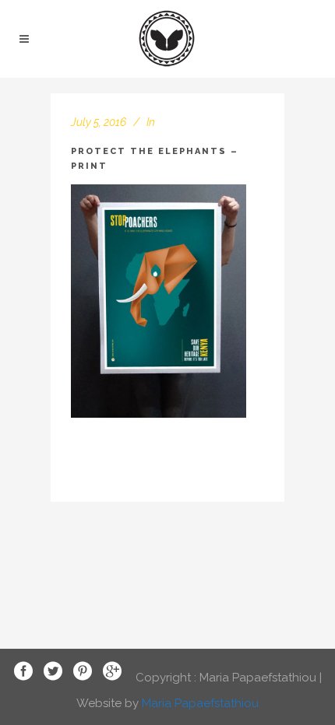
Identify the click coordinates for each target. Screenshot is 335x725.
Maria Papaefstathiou (200, 703)
